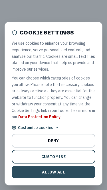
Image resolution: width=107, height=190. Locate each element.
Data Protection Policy (39, 116)
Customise (53, 156)
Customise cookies (35, 127)
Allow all (53, 172)
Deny (53, 140)
